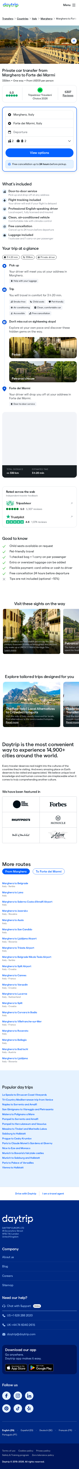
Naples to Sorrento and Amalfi (19, 1104)
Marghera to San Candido (17, 929)
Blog (5, 1266)
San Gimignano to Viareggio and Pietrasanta (27, 1109)
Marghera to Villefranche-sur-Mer (22, 1021)
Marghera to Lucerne (14, 993)
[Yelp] (29, 1408)
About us (8, 1257)
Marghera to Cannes (14, 975)
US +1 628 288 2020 (20, 1315)
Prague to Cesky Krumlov (17, 1138)
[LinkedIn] (29, 1396)
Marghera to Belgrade (15, 883)
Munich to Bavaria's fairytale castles (23, 1153)
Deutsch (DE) (46, 1430)
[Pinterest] (6, 1408)
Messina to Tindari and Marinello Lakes (24, 1128)
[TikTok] (18, 1408)
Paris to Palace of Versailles (18, 1162)
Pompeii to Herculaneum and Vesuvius (24, 1123)
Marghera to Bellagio (14, 1039)
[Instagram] (18, 1396)
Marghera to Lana (12, 892)
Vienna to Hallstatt (13, 1167)
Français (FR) (65, 1430)
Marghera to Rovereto (15, 1030)
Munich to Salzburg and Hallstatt (21, 1157)
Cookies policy (25, 1450)
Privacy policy (43, 1450)
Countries (22, 18)
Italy (34, 18)
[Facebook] (6, 1396)
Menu (67, 5)
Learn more (10, 650)
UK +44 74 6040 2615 (21, 1324)
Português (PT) (9, 1434)
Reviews (68, 95)
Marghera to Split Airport (16, 966)
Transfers (7, 18)
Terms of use (8, 1450)
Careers (7, 1275)
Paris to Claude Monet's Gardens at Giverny (27, 1143)
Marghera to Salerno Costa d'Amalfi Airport (27, 901)
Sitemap (7, 1285)
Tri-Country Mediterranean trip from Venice (27, 1099)
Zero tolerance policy (43, 1455)
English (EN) (8, 1430)
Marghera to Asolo (13, 920)
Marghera (46, 18)
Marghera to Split (12, 1003)
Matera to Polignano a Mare (18, 1114)
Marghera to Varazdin (15, 984)
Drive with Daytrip (25, 1193)
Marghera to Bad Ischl (15, 1049)
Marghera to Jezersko (15, 910)
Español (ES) (27, 1430)
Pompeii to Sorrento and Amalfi (20, 1119)
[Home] (10, 5)
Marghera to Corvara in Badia (19, 1012)
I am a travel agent (53, 1193)
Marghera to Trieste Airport (18, 947)
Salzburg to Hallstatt (14, 1133)
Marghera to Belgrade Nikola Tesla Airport (26, 956)
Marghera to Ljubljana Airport (19, 938)
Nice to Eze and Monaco (16, 1148)
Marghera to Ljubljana (15, 1058)
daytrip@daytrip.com (21, 1334)
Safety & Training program (15, 1455)
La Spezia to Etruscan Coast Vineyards (24, 1094)
